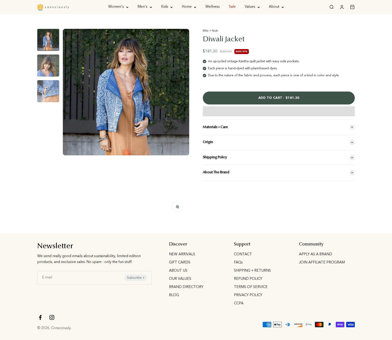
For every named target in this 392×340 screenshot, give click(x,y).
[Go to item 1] (48, 40)
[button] (279, 111)
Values (250, 7)
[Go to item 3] (48, 91)
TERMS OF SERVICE (251, 287)
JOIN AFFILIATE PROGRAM (322, 262)
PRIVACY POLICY (248, 295)
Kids (164, 7)
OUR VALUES (180, 279)
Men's (142, 7)
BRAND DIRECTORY (186, 287)
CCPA (238, 303)
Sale (232, 7)
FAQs (238, 262)
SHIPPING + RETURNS (252, 271)
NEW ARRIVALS (182, 254)
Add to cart (278, 97)
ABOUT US (178, 271)
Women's (116, 7)
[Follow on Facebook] (40, 317)
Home (187, 7)
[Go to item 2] (48, 66)
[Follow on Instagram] (52, 317)
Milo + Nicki (210, 31)
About (274, 7)
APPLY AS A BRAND (315, 254)
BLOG (174, 295)
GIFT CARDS (179, 262)
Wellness (212, 7)
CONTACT (243, 254)
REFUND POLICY (248, 279)
